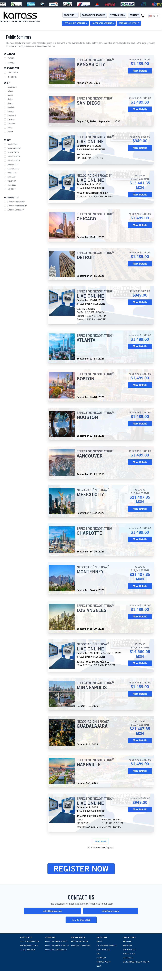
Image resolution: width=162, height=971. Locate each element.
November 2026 (14, 157)
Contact (134, 15)
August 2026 (13, 144)
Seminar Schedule (129, 23)
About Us (69, 15)
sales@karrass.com (52, 911)
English (11, 58)
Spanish (11, 63)
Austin (10, 95)
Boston (10, 99)
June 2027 (12, 185)
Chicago (11, 111)
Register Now (81, 868)
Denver (10, 132)
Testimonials (117, 15)
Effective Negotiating (16, 201)
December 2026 (14, 161)
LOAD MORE (101, 841)
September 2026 (14, 148)
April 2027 (12, 177)
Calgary (10, 103)
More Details (140, 70)
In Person (12, 77)
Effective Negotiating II (17, 206)
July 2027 (12, 189)
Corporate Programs (93, 15)
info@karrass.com (110, 911)
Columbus (11, 124)
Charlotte (11, 107)
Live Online (13, 72)
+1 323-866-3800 (81, 919)
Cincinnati (12, 115)
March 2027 (13, 173)
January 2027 (13, 165)
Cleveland (11, 119)
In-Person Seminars (103, 23)
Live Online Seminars (75, 23)
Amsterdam (12, 87)
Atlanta (10, 91)
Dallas (10, 128)
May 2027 (12, 181)
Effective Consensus (16, 210)
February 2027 (13, 169)
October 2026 (13, 152)
